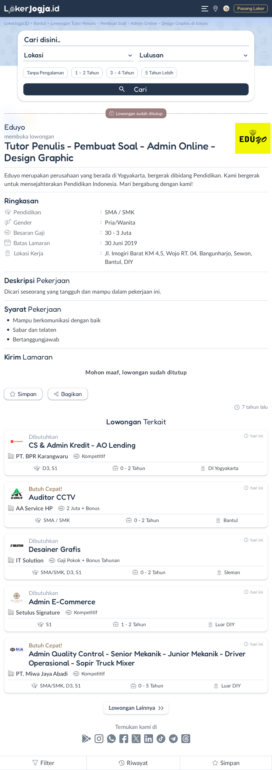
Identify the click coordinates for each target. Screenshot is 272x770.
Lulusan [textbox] (152, 55)
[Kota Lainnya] (215, 8)
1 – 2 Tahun (87, 73)
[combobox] (78, 55)
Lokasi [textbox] (33, 55)
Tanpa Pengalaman (45, 73)
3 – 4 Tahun (122, 73)
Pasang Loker (251, 8)
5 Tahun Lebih (159, 73)
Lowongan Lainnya (132, 708)
